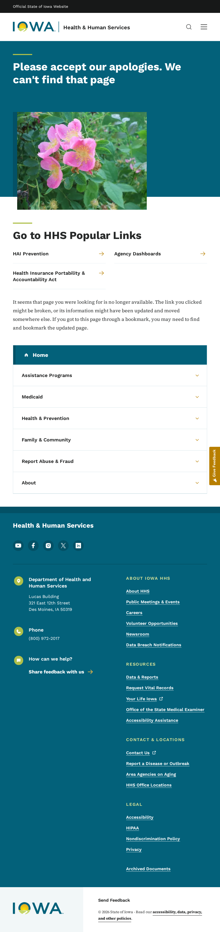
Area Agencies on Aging (151, 774)
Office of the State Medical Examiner (165, 709)
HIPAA (132, 828)
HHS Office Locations (149, 785)
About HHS (137, 591)
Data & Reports (142, 677)
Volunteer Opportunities (152, 623)
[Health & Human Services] (34, 26)
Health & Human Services (96, 27)
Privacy (134, 849)
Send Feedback (114, 900)
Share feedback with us (56, 671)
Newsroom (137, 634)
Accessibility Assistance (152, 720)
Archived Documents (148, 868)
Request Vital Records (150, 687)
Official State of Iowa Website (40, 6)
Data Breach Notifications (153, 644)
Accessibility (139, 817)
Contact (138, 752)
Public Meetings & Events (153, 601)
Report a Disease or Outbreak (157, 763)
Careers (134, 612)
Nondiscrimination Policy (153, 838)
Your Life (141, 698)
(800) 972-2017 (44, 638)
